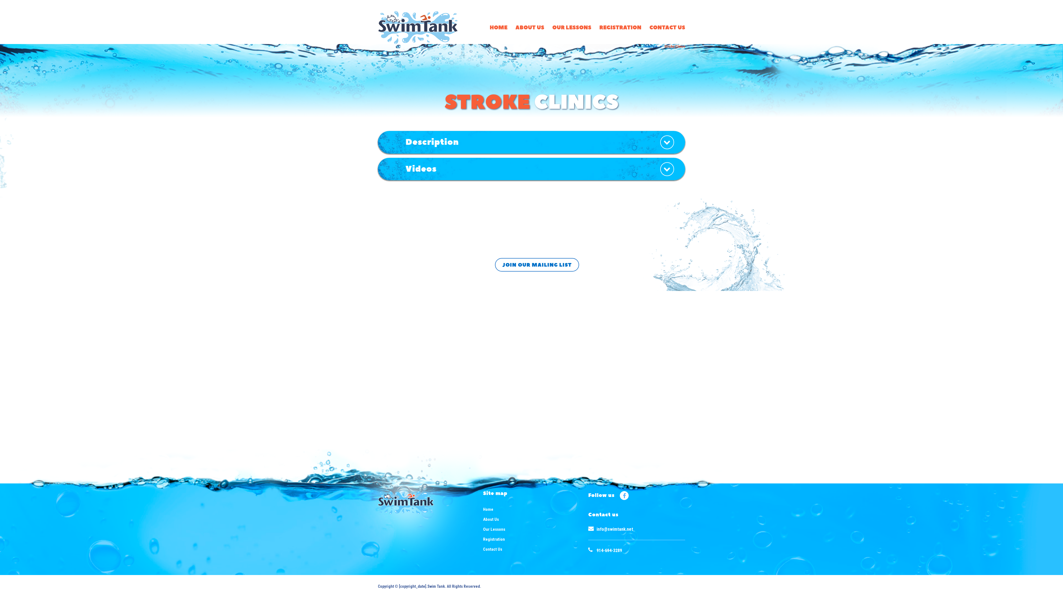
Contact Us (667, 28)
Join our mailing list (537, 265)
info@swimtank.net (615, 529)
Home (498, 28)
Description (432, 142)
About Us (529, 28)
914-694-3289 (609, 550)
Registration (620, 28)
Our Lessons (571, 28)
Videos (421, 169)
